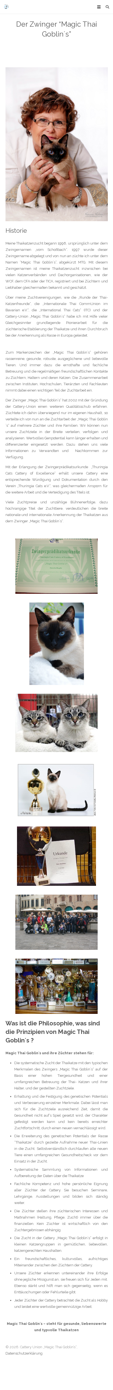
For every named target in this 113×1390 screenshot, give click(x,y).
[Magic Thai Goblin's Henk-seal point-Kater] (56, 144)
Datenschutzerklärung (24, 1353)
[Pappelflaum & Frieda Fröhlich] (56, 723)
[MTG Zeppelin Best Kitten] (56, 790)
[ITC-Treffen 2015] (56, 922)
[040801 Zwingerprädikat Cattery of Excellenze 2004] (56, 566)
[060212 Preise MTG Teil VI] (56, 986)
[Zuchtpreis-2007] (56, 856)
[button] (98, 7)
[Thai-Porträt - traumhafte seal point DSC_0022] (56, 644)
